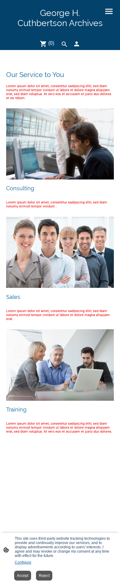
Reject (44, 575)
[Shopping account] (76, 44)
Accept (22, 575)
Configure (23, 562)
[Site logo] (60, 32)
